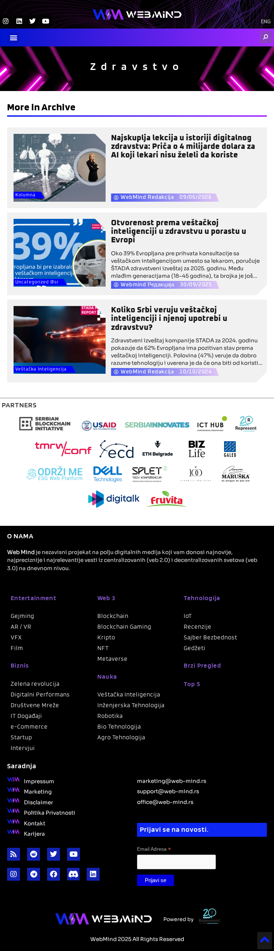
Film (17, 647)
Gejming (22, 615)
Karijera (34, 833)
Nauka (107, 676)
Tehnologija (202, 598)
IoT (188, 615)
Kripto (106, 637)
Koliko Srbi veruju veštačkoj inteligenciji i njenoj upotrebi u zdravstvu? (169, 318)
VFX (16, 637)
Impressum (39, 781)
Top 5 (192, 684)
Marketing (38, 791)
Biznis (20, 665)
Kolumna (25, 195)
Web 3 (106, 598)
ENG (265, 21)
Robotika (110, 715)
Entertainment (33, 598)
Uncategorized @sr (37, 282)
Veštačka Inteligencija (41, 369)
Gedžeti (195, 647)
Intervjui (23, 747)
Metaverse (112, 658)
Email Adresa (154, 849)
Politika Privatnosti (49, 812)
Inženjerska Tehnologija (130, 705)
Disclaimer (38, 802)
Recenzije (198, 626)
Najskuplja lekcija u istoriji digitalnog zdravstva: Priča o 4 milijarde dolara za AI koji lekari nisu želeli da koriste (183, 146)
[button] (13, 38)
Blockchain (112, 615)
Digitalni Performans (40, 694)
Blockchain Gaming (124, 626)
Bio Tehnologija (119, 726)
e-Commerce (29, 726)
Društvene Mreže (35, 705)
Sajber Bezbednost (210, 637)
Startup (21, 737)
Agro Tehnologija (121, 737)
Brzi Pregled (202, 665)
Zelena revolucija (35, 683)
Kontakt (34, 823)
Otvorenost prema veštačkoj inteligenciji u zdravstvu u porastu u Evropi (178, 231)
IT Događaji (26, 715)
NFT (103, 647)
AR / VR (21, 626)
